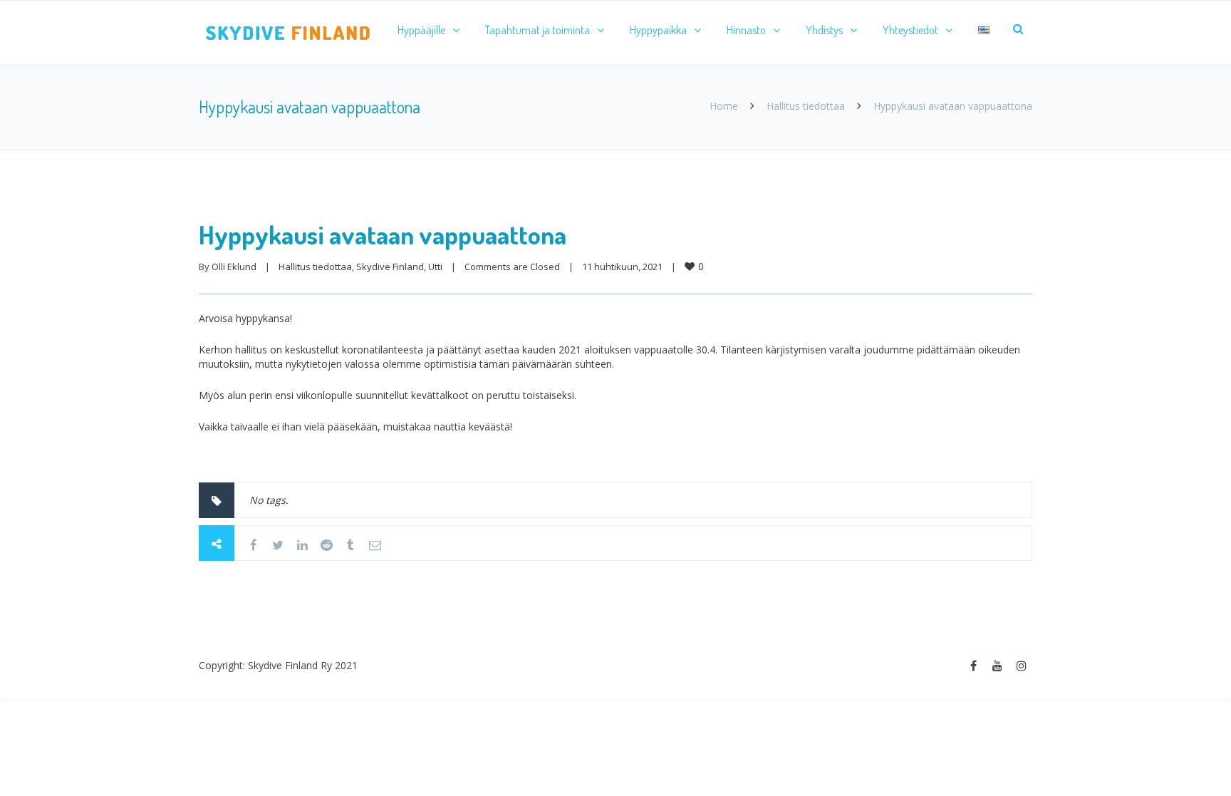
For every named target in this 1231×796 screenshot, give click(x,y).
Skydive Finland (390, 266)
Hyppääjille (421, 30)
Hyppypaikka (658, 30)
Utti (435, 266)
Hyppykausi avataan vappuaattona (382, 234)
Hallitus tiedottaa (806, 106)
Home (724, 106)
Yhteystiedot (910, 30)
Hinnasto (746, 30)
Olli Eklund (234, 266)
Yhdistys (824, 30)
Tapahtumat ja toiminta (537, 30)
